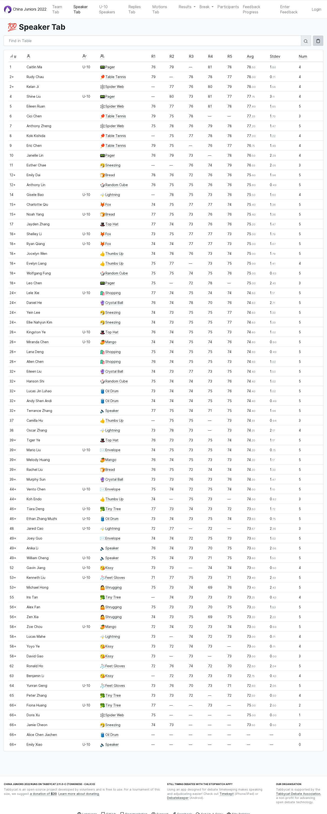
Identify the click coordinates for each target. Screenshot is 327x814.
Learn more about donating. (79, 794)
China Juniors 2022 (29, 8)
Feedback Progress (251, 9)
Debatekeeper (178, 798)
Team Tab (57, 9)
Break (205, 6)
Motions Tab (159, 9)
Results (186, 6)
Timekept (227, 794)
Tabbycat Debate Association (298, 794)
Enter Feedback (289, 9)
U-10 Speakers (107, 9)
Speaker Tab (80, 9)
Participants (228, 6)
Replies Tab (134, 9)
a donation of (43, 794)
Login (316, 9)
